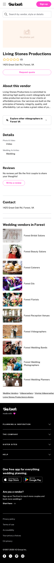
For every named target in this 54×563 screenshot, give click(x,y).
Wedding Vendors (10, 393)
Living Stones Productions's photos (18, 397)
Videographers (26, 393)
